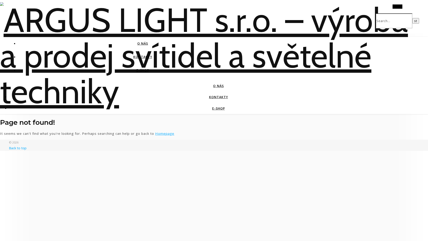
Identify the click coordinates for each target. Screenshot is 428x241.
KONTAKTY (142, 57)
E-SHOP (142, 70)
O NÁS (142, 43)
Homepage (164, 133)
